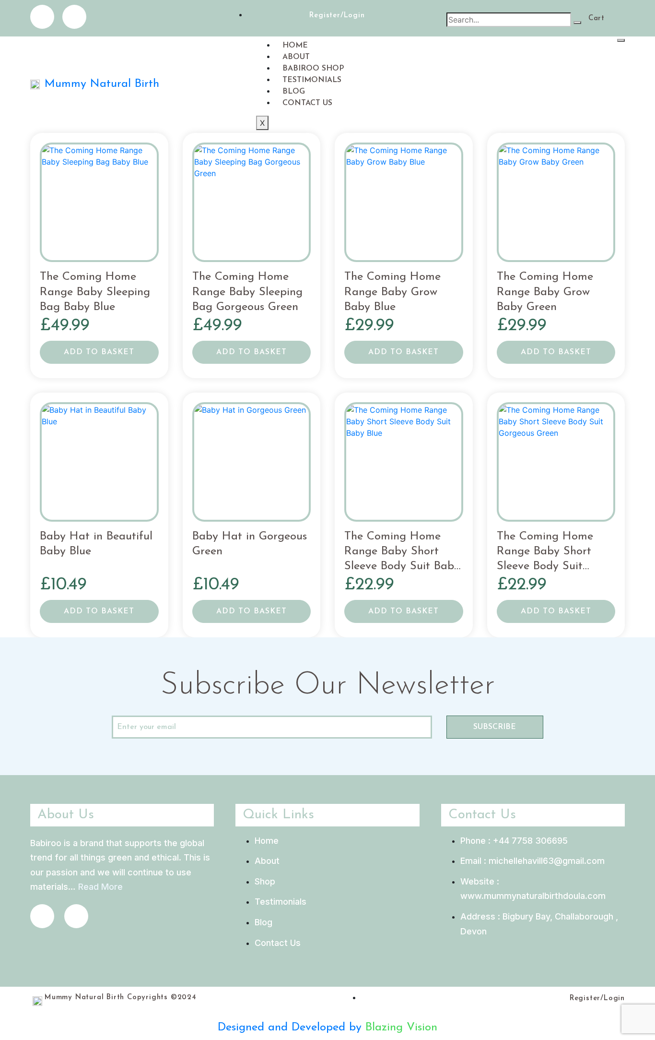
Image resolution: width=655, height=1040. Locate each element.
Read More (100, 887)
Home (295, 45)
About (296, 57)
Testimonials (311, 80)
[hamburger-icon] (621, 40)
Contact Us (307, 103)
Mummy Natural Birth (102, 84)
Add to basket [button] (99, 352)
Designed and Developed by (291, 1027)
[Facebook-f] (42, 17)
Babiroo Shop (313, 68)
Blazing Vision (401, 1027)
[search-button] (577, 22)
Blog (293, 92)
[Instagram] (74, 17)
